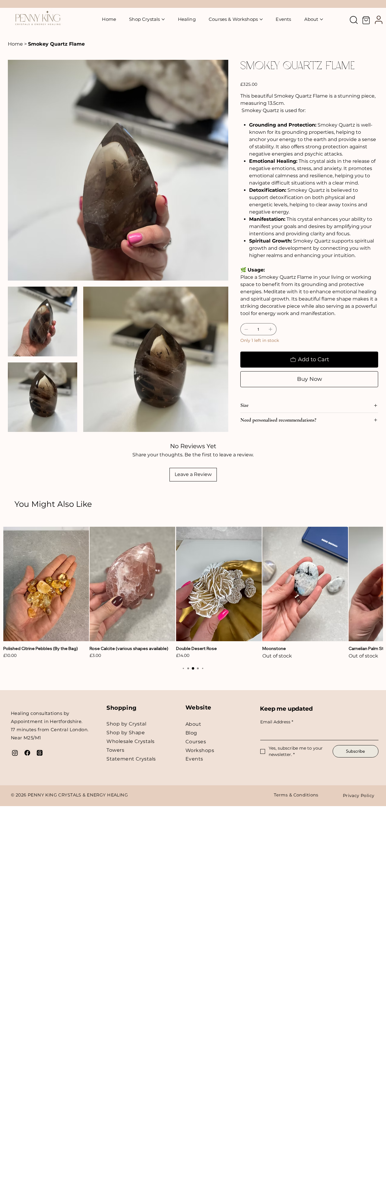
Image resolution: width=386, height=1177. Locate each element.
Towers (115, 750)
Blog (191, 733)
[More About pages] (321, 19)
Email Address (276, 722)
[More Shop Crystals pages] (163, 19)
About (193, 724)
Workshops (199, 750)
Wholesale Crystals (130, 741)
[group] (193, 593)
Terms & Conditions (296, 795)
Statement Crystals (131, 759)
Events (194, 759)
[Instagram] (15, 753)
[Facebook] (27, 753)
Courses (195, 741)
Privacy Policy (359, 795)
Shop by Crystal (126, 724)
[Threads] (39, 753)
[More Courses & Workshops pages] (261, 19)
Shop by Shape (125, 732)
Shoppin (119, 707)
